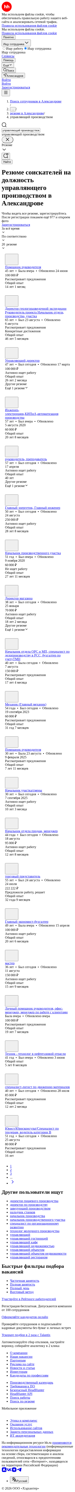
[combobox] (21, 130)
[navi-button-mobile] (6, 92)
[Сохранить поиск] (6, 156)
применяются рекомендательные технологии (36, 1444)
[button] (6, 80)
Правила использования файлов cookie (29, 33)
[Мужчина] (11, 301)
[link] (9, 70)
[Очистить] (7, 139)
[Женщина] (11, 259)
